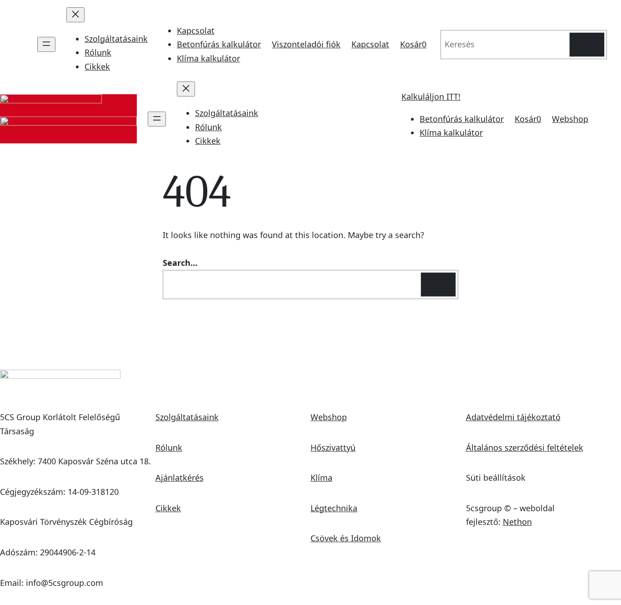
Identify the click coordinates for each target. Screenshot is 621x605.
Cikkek (168, 508)
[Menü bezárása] (75, 14)
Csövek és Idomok (345, 538)
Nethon (517, 521)
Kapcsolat (196, 30)
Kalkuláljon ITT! (431, 96)
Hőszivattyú (333, 447)
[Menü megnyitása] (46, 44)
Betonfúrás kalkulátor (219, 44)
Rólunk (168, 447)
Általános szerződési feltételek (524, 447)
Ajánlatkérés (179, 477)
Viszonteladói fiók (306, 44)
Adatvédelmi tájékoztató (513, 417)
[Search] (587, 44)
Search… (180, 262)
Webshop (570, 118)
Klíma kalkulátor (208, 58)
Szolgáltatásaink (187, 417)
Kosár (413, 44)
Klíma (321, 477)
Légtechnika (333, 508)
